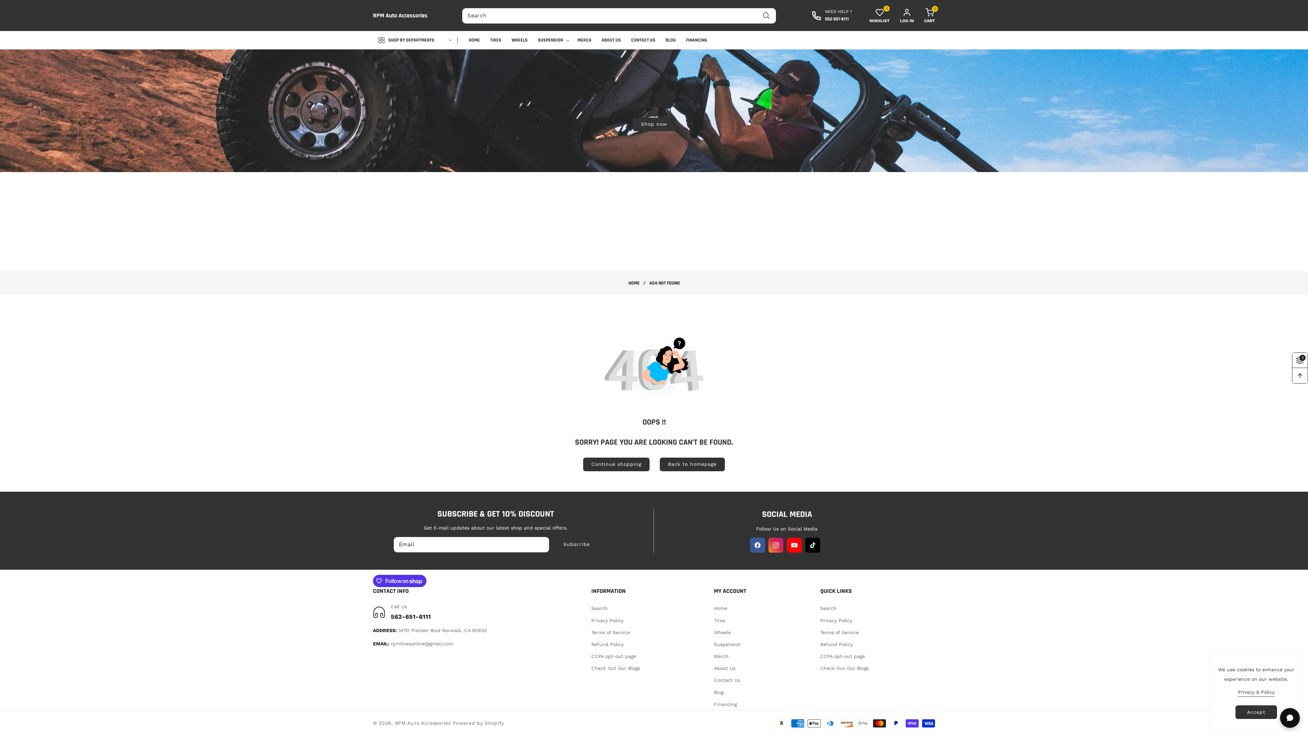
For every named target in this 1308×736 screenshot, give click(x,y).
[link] (654, 110)
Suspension (727, 644)
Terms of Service (610, 632)
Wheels (722, 632)
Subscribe (576, 544)
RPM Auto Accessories (423, 723)
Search (599, 608)
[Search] (766, 16)
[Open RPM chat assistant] (1290, 718)
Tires (719, 620)
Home (634, 283)
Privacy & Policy (1256, 692)
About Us (724, 668)
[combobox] (619, 16)
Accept (1256, 712)
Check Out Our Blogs (615, 668)
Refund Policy (607, 644)
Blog (718, 692)
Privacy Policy (607, 620)
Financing (725, 704)
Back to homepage (692, 464)
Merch (721, 656)
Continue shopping (616, 464)
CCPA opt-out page (613, 656)
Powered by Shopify (478, 723)
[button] (924, 15)
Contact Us (727, 680)
